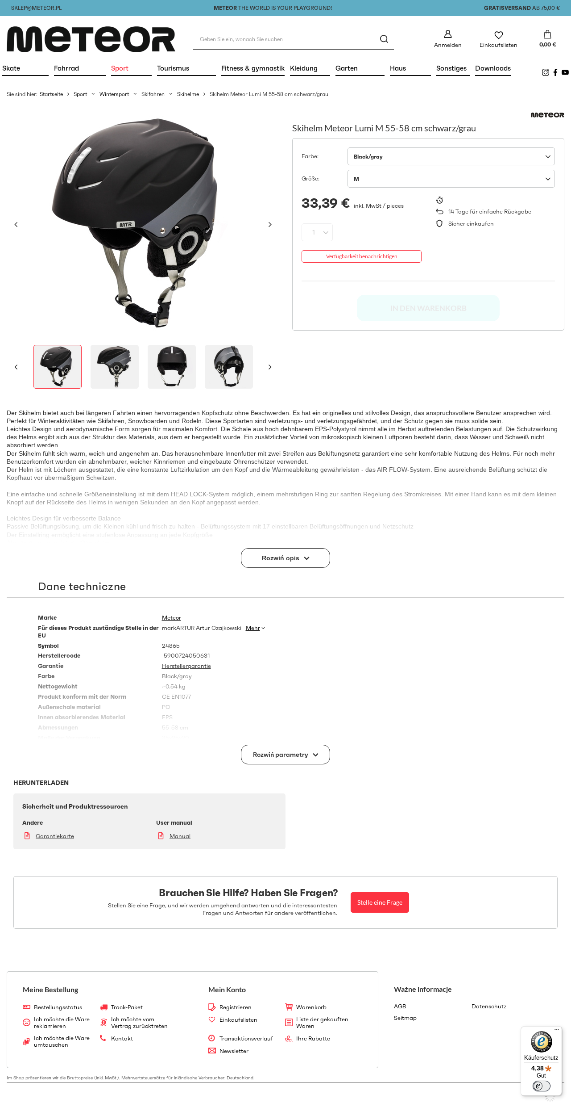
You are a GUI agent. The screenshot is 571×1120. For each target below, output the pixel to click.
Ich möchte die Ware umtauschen (62, 1042)
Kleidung (310, 68)
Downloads (493, 68)
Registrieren (235, 1007)
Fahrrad (80, 68)
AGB (400, 1006)
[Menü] (556, 1031)
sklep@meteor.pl (36, 7)
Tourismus (186, 68)
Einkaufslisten (498, 45)
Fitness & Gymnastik (253, 68)
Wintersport (114, 94)
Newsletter (233, 1051)
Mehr (253, 628)
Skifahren (153, 94)
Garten (360, 68)
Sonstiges (451, 68)
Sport (131, 68)
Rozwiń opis (280, 558)
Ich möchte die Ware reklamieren (62, 1023)
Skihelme (188, 94)
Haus (410, 68)
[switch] (541, 1086)
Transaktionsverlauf (246, 1038)
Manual (180, 836)
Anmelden (448, 45)
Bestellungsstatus (58, 1007)
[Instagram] (545, 72)
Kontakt (122, 1038)
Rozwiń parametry (280, 755)
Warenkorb (311, 1007)
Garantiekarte (55, 836)
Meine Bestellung (50, 989)
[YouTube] (565, 72)
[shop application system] (550, 1096)
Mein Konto (227, 989)
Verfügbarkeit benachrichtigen (361, 256)
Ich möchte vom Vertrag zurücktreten (139, 1023)
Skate (25, 68)
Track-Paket (127, 1007)
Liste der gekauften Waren (322, 1023)
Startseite (51, 94)
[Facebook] (555, 72)
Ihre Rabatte (313, 1038)
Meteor (171, 617)
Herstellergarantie (186, 666)
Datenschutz (489, 1006)
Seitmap (405, 1018)
